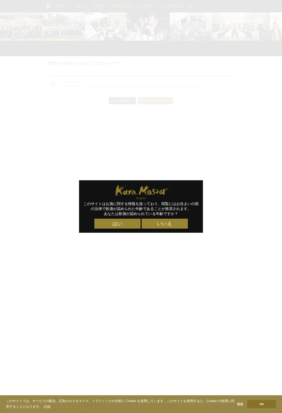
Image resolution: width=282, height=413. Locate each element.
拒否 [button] (240, 404)
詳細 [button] (47, 406)
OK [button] (261, 404)
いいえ (164, 223)
